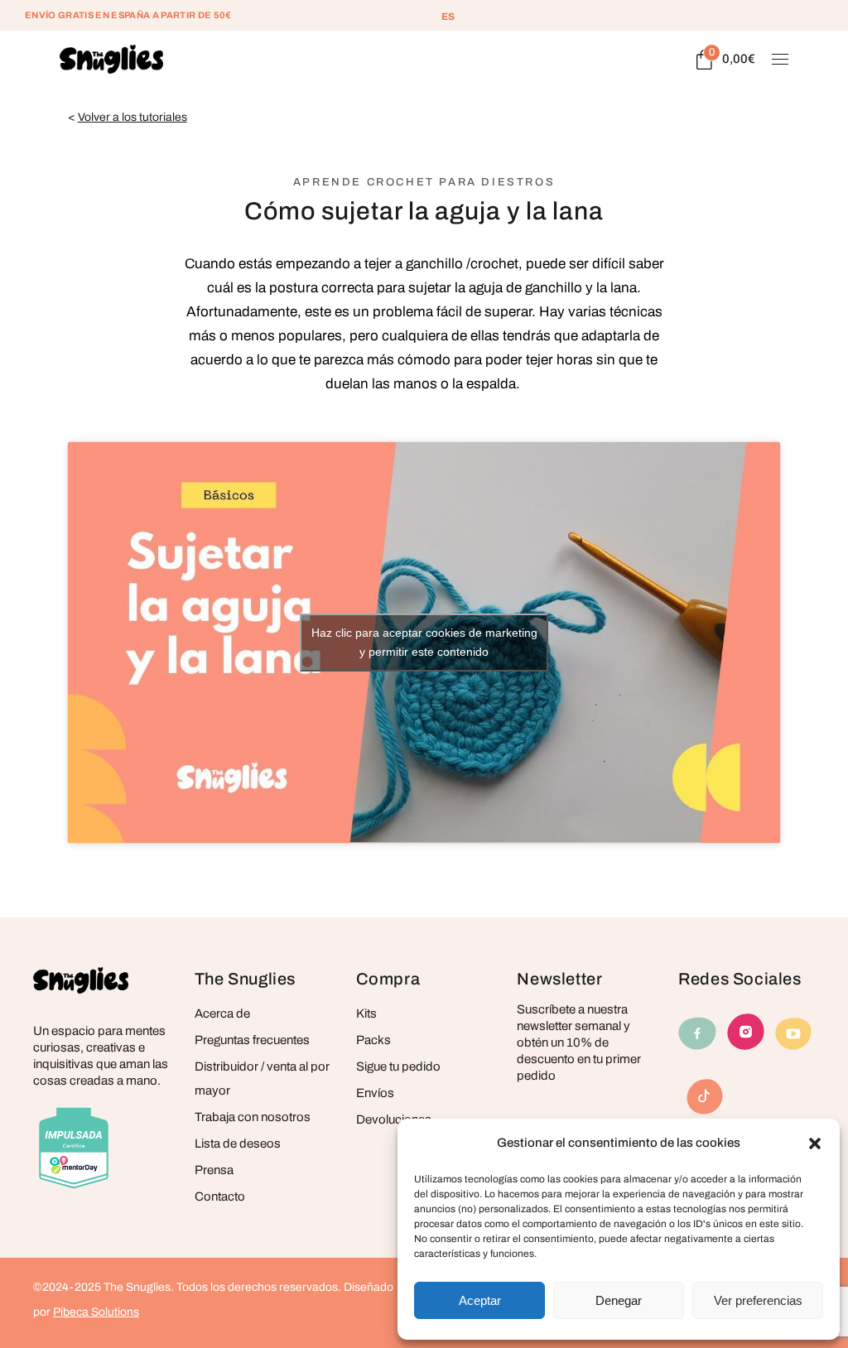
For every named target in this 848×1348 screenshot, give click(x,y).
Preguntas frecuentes (252, 1040)
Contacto (220, 1196)
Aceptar (480, 1300)
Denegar (618, 1300)
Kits (366, 1013)
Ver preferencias (758, 1300)
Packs (373, 1040)
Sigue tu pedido (398, 1066)
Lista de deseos (238, 1143)
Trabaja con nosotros (253, 1117)
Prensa (214, 1170)
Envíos (375, 1093)
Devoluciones (393, 1119)
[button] (815, 1143)
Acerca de (222, 1013)
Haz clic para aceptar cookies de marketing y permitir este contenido (424, 642)
